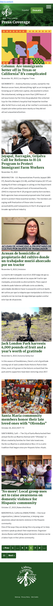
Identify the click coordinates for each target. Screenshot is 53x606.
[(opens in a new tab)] (26, 73)
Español (25, 10)
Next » (12, 555)
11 (4, 555)
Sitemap (17, 597)
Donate (37, 10)
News (4, 18)
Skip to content (6, 1)
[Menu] (48, 6)
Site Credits (34, 597)
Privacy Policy (25, 597)
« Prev (6, 547)
